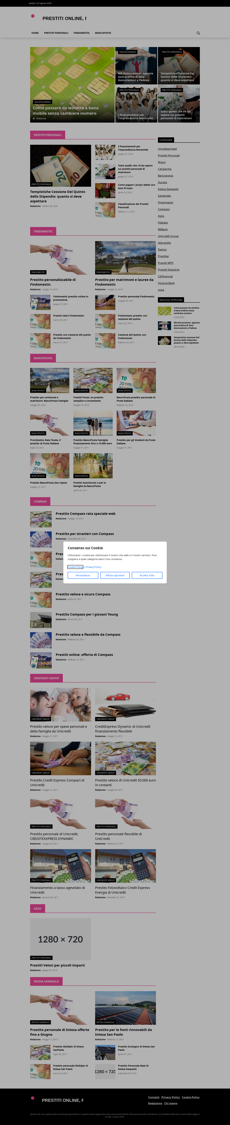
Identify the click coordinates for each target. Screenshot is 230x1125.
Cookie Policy (75, 567)
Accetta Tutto (147, 575)
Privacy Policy (93, 567)
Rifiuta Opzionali (115, 575)
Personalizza (83, 575)
